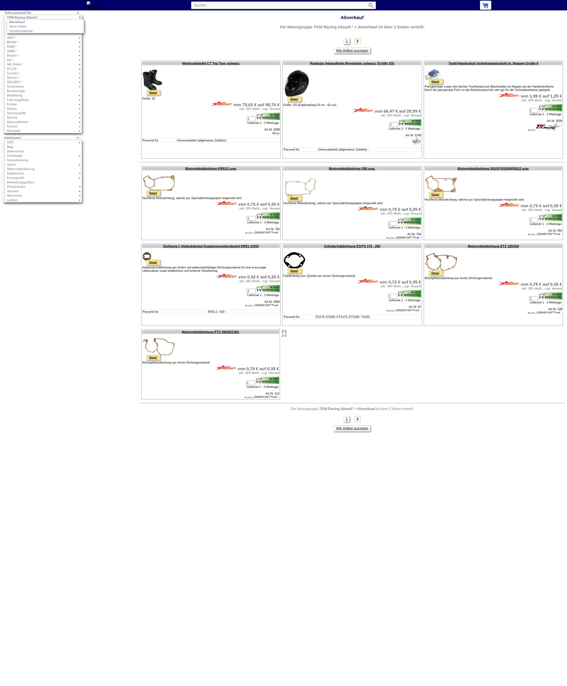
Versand (12, 191)
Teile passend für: (18, 12)
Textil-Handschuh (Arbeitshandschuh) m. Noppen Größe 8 (493, 63)
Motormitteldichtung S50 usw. (352, 168)
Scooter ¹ (13, 73)
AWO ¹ (11, 37)
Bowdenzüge (16, 91)
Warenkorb (14, 195)
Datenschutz (15, 151)
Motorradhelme (17, 122)
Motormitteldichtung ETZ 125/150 (493, 246)
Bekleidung (14, 95)
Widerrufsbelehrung (21, 169)
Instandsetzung (17, 160)
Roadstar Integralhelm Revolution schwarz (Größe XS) (352, 63)
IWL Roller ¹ (15, 64)
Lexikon (12, 200)
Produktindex (16, 186)
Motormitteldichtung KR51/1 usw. (211, 168)
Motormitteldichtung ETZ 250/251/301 (210, 332)
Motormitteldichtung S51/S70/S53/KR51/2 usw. (493, 168)
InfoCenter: (12, 137)
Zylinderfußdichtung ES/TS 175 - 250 (352, 246)
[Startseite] (95, 5)
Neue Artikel (17, 26)
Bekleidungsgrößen (20, 182)
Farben (12, 104)
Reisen (12, 108)
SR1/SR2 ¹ (14, 82)
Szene (11, 164)
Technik (12, 126)
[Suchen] (371, 5)
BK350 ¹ (12, 42)
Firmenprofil (15, 178)
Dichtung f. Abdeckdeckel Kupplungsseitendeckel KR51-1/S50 (211, 246)
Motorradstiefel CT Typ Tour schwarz (211, 63)
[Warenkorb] (485, 5)
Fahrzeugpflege (18, 100)
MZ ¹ (10, 60)
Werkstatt (13, 131)
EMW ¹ (11, 46)
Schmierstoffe (16, 113)
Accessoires (15, 86)
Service (12, 117)
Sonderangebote (21, 31)
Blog (10, 147)
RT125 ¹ (12, 68)
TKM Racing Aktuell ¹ (23, 17)
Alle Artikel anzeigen (352, 51)
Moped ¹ (13, 55)
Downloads (14, 155)
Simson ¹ (13, 77)
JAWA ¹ (12, 51)
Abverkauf (17, 22)
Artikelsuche (15, 173)
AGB (10, 142)
